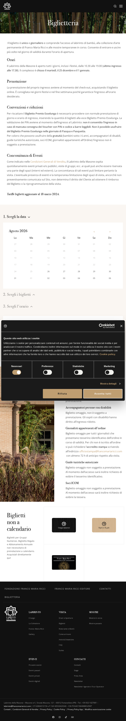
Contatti (105, 588)
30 (110, 271)
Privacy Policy (46, 709)
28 (79, 271)
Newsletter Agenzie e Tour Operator (89, 686)
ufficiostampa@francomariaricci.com (100, 451)
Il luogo (32, 618)
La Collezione (34, 623)
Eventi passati (34, 670)
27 (64, 271)
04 (79, 278)
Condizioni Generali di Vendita (47, 161)
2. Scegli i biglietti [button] (17, 294)
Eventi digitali (34, 681)
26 (48, 271)
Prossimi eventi (35, 665)
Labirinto (35, 612)
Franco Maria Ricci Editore (72, 588)
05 (94, 278)
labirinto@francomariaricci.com (17, 706)
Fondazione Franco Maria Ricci (25, 588)
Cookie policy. (108, 354)
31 (15, 278)
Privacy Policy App (75, 709)
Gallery (32, 634)
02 (48, 278)
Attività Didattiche (66, 639)
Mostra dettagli (108, 383)
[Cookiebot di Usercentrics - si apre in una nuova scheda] (101, 326)
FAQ (60, 645)
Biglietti (62, 623)
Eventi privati (34, 676)
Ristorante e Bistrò (66, 629)
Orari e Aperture (66, 618)
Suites (61, 650)
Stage (76, 670)
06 (110, 278)
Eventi (33, 659)
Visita (62, 612)
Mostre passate (95, 623)
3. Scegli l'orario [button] (16, 306)
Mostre (93, 612)
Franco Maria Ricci (36, 629)
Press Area (78, 676)
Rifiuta (62, 393)
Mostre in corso (95, 618)
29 (94, 271)
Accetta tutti (102, 393)
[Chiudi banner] (121, 326)
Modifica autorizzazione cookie (98, 709)
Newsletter (78, 681)
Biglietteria (12, 597)
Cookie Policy (59, 709)
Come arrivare (65, 634)
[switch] (47, 372)
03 (64, 278)
